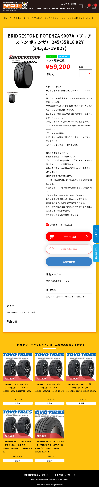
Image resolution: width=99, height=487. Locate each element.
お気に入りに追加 (69, 249)
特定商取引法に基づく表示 (35, 475)
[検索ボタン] (80, 6)
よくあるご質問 (70, 3)
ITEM (38, 8)
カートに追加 (70, 236)
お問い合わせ (69, 261)
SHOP (62, 8)
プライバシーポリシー (64, 475)
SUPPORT (71, 8)
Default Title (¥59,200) (61, 224)
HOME (32, 8)
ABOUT (55, 8)
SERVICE (46, 8)
